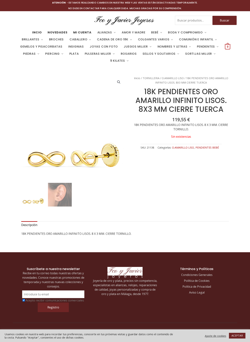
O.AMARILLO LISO (173, 78)
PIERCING (52, 54)
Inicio (137, 78)
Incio (37, 32)
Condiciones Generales (196, 275)
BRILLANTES (30, 39)
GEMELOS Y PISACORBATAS (41, 46)
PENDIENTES (206, 46)
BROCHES (56, 39)
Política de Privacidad (196, 287)
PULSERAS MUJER (98, 54)
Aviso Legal (197, 292)
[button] (118, 82)
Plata (74, 54)
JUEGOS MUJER (136, 46)
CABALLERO (78, 39)
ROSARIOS (129, 54)
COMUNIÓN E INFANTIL (196, 39)
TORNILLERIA (151, 78)
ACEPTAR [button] (237, 335)
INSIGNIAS (76, 46)
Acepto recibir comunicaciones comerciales (55, 300)
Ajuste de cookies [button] (215, 335)
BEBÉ (154, 32)
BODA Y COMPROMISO (185, 32)
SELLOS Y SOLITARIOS (159, 54)
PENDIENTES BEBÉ (207, 147)
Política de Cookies (197, 281)
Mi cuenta (82, 32)
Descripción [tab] (29, 225)
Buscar (224, 20)
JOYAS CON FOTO (104, 46)
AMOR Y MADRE (133, 32)
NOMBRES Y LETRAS (172, 46)
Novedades (57, 32)
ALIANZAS (104, 32)
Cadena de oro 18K (112, 39)
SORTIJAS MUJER (198, 54)
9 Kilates (117, 61)
